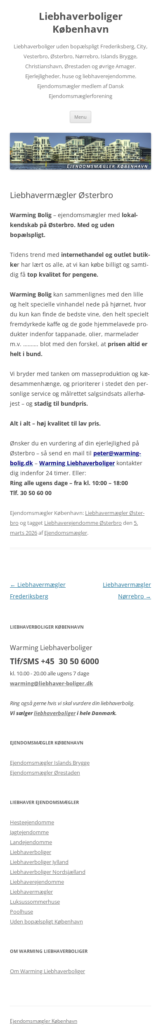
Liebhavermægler (31, 891)
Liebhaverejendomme (37, 881)
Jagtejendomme (29, 832)
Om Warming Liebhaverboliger (47, 971)
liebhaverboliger (55, 713)
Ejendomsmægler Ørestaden (45, 772)
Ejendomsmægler (65, 532)
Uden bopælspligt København (46, 921)
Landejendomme (31, 842)
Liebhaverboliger (30, 852)
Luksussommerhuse (35, 901)
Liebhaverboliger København (81, 23)
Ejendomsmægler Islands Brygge (50, 762)
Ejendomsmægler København (43, 1020)
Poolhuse (21, 911)
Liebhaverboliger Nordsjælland (47, 872)
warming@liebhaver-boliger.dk (51, 683)
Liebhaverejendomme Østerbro (83, 522)
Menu (80, 117)
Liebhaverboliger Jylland (39, 862)
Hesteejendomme (32, 822)
